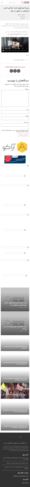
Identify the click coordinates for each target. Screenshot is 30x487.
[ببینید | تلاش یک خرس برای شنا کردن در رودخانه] (15, 323)
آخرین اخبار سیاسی (14, 34)
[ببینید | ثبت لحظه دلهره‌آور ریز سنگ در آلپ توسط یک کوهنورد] (15, 343)
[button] (2, 2)
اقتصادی (22, 476)
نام (27, 109)
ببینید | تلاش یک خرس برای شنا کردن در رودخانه (17, 463)
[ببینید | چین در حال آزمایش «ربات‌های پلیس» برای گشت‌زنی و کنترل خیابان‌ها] (15, 375)
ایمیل (27, 116)
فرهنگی (15, 476)
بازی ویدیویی (25, 482)
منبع (27, 55)
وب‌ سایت (26, 122)
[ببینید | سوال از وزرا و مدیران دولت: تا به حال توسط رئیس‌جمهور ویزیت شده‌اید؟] (15, 407)
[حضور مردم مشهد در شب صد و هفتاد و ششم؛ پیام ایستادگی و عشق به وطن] (15, 391)
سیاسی (18, 59)
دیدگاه (27, 89)
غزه (14, 59)
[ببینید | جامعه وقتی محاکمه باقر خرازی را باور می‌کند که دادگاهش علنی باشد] (15, 359)
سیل (18, 476)
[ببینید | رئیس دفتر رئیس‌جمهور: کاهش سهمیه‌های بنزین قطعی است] (15, 299)
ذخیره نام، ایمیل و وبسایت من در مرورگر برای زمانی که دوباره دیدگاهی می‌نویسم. (15, 131)
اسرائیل (22, 59)
